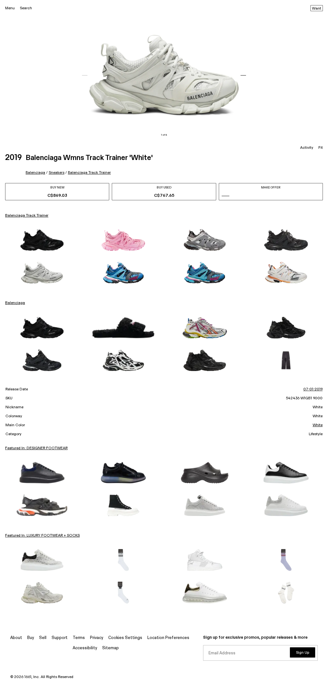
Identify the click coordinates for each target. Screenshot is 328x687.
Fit (320, 148)
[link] (42, 240)
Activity (306, 148)
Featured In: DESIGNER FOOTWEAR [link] (36, 448)
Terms (79, 638)
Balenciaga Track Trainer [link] (26, 216)
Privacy (96, 638)
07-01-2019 (313, 389)
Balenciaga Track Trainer (89, 172)
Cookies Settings (125, 638)
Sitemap (110, 648)
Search (26, 8)
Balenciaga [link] (15, 303)
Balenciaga (35, 172)
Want (316, 9)
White (318, 425)
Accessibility (85, 648)
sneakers (56, 172)
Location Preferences (168, 638)
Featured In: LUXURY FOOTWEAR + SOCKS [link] (42, 536)
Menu (10, 8)
